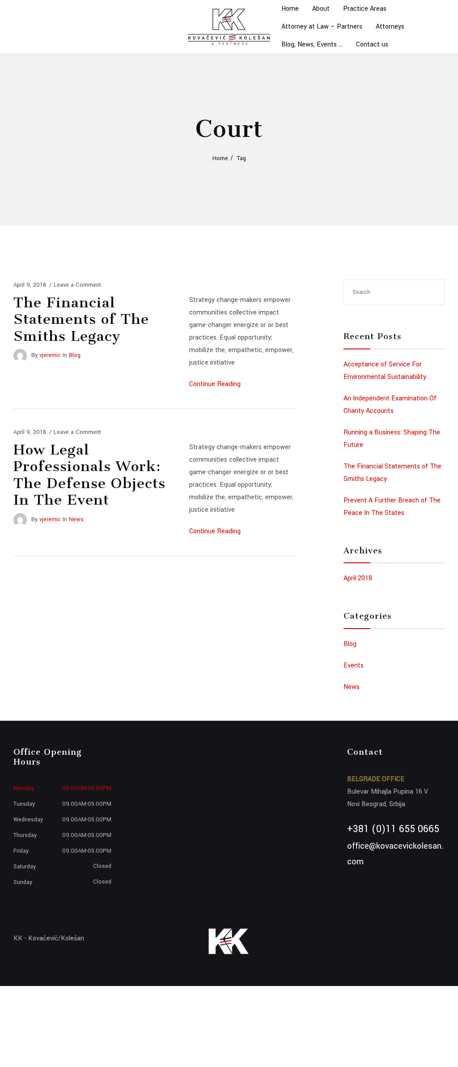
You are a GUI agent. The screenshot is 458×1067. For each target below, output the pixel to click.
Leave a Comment (77, 285)
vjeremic (50, 356)
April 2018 (358, 578)
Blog (75, 356)
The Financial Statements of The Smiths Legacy (81, 319)
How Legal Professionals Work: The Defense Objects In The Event (89, 475)
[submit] (433, 292)
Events (354, 665)
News (76, 519)
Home (220, 158)
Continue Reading (215, 384)
